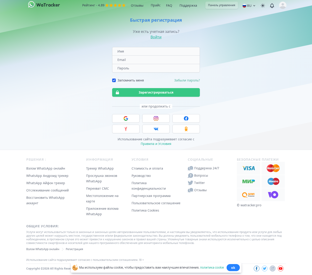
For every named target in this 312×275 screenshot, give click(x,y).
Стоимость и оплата (147, 168)
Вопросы (201, 175)
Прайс (156, 5)
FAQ (169, 5)
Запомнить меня (131, 80)
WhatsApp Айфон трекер (45, 183)
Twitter (199, 183)
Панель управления (221, 5)
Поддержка (188, 5)
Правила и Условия (156, 143)
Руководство (141, 175)
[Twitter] (264, 268)
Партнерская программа (151, 196)
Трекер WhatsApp (100, 168)
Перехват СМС (97, 188)
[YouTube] (280, 268)
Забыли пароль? (187, 80)
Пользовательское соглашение (156, 203)
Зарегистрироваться (156, 92)
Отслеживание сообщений (47, 190)
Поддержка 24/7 (206, 168)
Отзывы (137, 5)
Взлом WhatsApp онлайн (45, 168)
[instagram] (272, 268)
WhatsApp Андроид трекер (47, 175)
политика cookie (212, 267)
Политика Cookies (145, 210)
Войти (156, 36)
